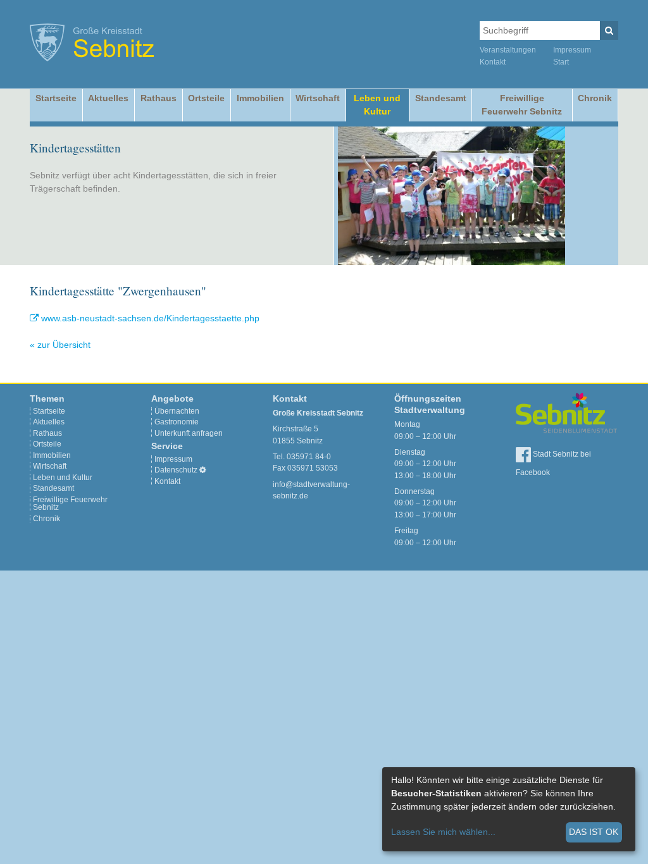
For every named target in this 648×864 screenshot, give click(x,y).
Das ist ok (593, 832)
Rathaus (158, 98)
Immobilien (260, 98)
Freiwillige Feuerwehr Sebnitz (522, 104)
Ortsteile (206, 98)
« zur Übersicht (60, 345)
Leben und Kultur (377, 104)
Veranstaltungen (508, 50)
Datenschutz (175, 470)
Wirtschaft (318, 98)
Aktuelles (108, 98)
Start (561, 62)
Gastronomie (176, 421)
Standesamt (440, 98)
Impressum (572, 50)
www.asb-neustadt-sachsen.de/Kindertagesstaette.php (150, 318)
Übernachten (176, 411)
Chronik (595, 98)
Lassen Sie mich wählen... (443, 832)
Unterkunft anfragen (188, 433)
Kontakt (493, 62)
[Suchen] (609, 30)
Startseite (56, 98)
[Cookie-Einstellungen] (202, 470)
